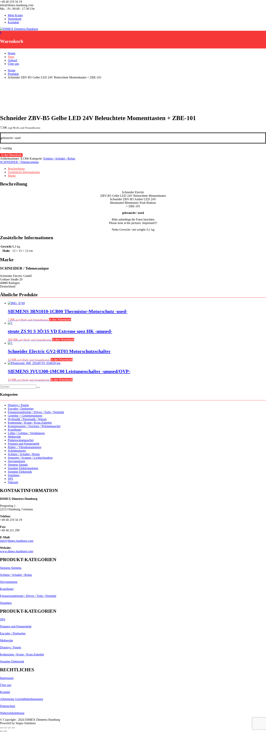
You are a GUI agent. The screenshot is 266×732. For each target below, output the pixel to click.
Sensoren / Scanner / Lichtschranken (30, 457)
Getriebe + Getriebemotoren (25, 415)
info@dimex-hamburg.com (16, 540)
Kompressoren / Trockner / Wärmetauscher (34, 426)
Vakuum (13, 482)
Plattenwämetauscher (21, 440)
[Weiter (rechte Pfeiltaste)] (5, 731)
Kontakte (13, 22)
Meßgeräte (14, 436)
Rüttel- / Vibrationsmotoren (24, 447)
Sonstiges (13, 475)
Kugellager (14, 429)
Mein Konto (15, 15)
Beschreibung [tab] (16, 168)
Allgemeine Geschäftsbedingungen (21, 699)
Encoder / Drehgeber (20, 408)
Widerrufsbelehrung (12, 713)
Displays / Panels (18, 405)
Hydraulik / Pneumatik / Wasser (27, 419)
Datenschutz (7, 706)
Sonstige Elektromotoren (23, 468)
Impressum (6, 678)
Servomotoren (16, 461)
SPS (10, 478)
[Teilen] (9, 727)
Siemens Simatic (18, 464)
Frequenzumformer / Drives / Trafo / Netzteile (36, 412)
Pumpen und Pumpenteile (23, 443)
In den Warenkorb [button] (60, 319)
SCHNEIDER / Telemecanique (19, 162)
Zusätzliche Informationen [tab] (24, 172)
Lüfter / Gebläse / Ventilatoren (26, 433)
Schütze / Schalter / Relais (59, 158)
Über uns (13, 63)
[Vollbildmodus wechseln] (5, 727)
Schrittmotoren (17, 450)
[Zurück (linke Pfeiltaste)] (1, 731)
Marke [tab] (12, 175)
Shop (11, 56)
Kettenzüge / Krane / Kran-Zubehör (30, 422)
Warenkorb (14, 18)
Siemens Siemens (10, 567)
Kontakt (5, 692)
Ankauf (12, 60)
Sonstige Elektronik (20, 471)
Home (11, 53)
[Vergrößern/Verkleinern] (1, 727)
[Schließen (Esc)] (13, 727)
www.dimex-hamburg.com (16, 551)
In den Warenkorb (11, 155)
